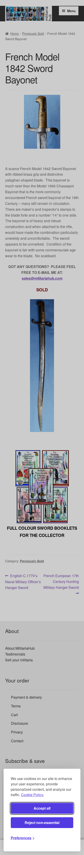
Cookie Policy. (32, 794)
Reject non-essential (42, 822)
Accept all (42, 808)
